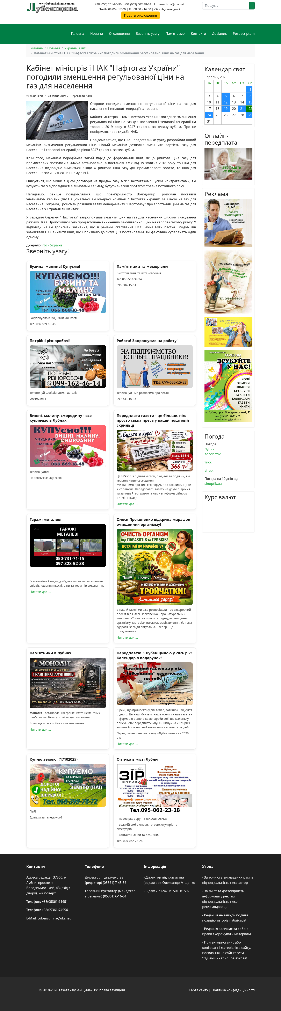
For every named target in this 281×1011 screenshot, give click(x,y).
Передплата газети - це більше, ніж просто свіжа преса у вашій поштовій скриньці (153, 420)
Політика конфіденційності (233, 990)
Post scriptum (244, 33)
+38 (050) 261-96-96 (108, 4)
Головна (77, 33)
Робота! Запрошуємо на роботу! (147, 340)
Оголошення (119, 33)
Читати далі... (127, 504)
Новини (96, 33)
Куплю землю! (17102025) (54, 759)
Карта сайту (198, 990)
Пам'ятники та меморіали (142, 266)
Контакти (198, 33)
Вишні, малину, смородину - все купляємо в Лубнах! (61, 418)
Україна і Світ (34, 96)
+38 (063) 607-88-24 (137, 4)
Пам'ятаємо (175, 33)
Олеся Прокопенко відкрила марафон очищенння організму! (153, 522)
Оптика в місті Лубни (137, 759)
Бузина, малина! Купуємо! (55, 266)
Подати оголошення (140, 15)
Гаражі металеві (45, 519)
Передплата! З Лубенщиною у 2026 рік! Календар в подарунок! (154, 655)
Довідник (219, 33)
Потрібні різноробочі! (50, 340)
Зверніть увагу (147, 33)
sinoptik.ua (213, 483)
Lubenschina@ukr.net (169, 4)
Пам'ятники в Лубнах (50, 652)
